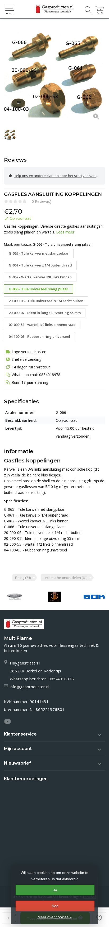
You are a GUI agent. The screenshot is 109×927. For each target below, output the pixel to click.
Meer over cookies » (55, 917)
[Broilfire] (54, 597)
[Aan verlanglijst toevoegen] (99, 918)
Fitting (23, 577)
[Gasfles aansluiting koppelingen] (54, 74)
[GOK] (94, 597)
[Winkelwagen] (99, 12)
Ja (55, 890)
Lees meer (65, 232)
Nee (55, 906)
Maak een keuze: (48, 244)
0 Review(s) (41, 201)
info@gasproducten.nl (29, 686)
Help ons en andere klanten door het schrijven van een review (59, 175)
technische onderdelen (65, 577)
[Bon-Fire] (14, 597)
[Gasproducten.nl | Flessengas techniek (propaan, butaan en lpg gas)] (54, 9)
